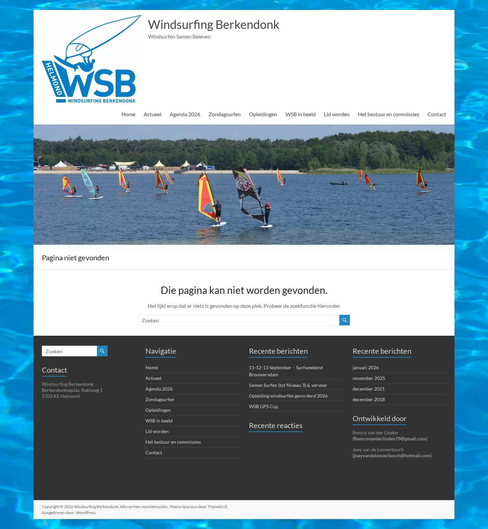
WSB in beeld (300, 114)
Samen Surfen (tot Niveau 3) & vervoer (288, 385)
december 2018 (369, 399)
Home (128, 114)
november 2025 (369, 378)
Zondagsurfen (224, 114)
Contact (437, 114)
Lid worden (337, 114)
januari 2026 (366, 367)
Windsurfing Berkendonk (214, 24)
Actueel (152, 114)
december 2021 (369, 389)
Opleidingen (263, 114)
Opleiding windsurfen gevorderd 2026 (288, 395)
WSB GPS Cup (263, 406)
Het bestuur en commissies (388, 114)
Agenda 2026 (185, 114)
